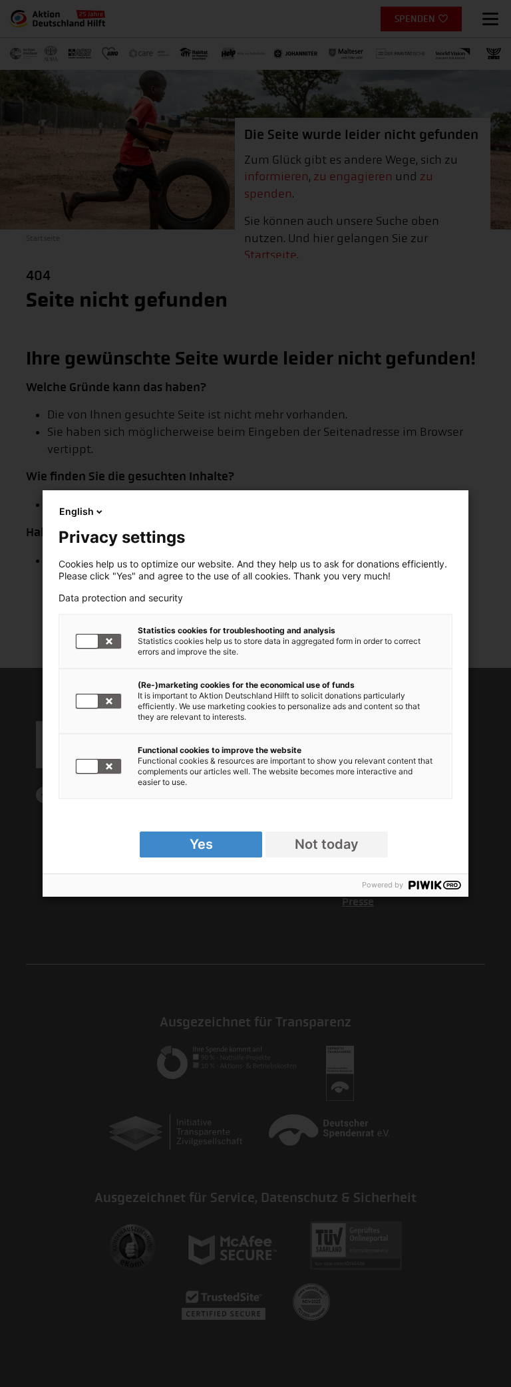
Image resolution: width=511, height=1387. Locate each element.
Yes (201, 844)
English (76, 511)
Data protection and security (121, 598)
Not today (327, 844)
